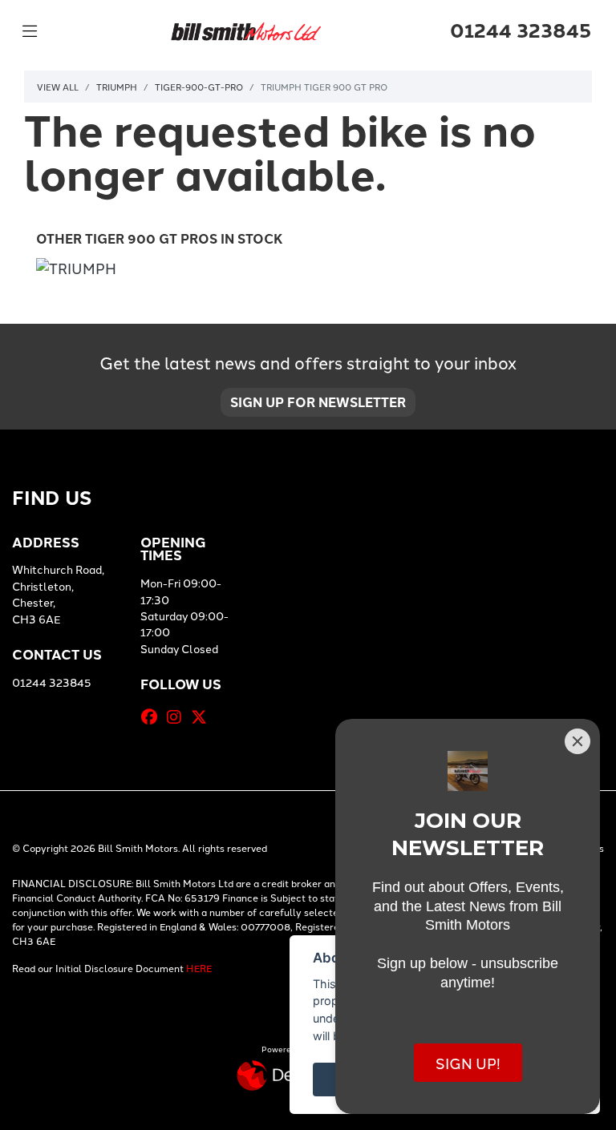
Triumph (116, 86)
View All (58, 86)
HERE (199, 968)
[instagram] (178, 716)
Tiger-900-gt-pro (199, 86)
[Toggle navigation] (30, 31)
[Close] (577, 741)
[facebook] (153, 716)
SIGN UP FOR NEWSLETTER (318, 402)
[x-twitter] (203, 716)
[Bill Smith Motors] (245, 28)
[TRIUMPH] (76, 270)
